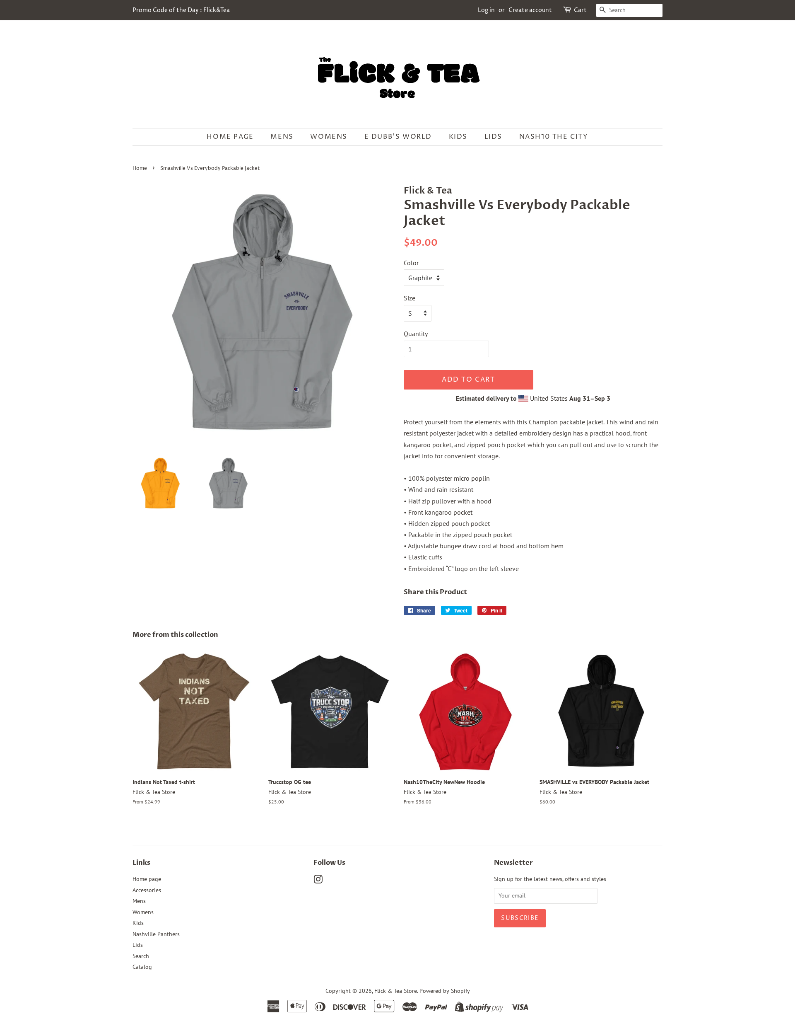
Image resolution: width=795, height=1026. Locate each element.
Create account (530, 10)
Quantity (416, 333)
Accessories (146, 890)
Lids (493, 136)
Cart (580, 10)
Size (409, 298)
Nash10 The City (553, 136)
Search (140, 956)
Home (139, 168)
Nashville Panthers (156, 934)
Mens (281, 136)
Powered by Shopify (444, 991)
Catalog (142, 966)
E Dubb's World (398, 136)
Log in (486, 10)
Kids (458, 136)
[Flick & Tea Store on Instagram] (318, 881)
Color (411, 263)
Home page (230, 136)
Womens (328, 136)
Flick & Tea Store (395, 991)
